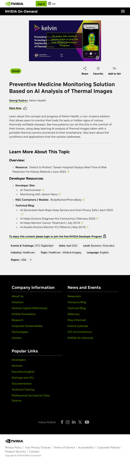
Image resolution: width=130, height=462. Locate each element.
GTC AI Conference (80, 332)
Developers (19, 359)
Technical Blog (77, 308)
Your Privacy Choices (38, 447)
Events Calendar (78, 326)
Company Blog (77, 302)
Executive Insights (23, 371)
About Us (17, 296)
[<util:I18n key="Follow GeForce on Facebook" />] (62, 422)
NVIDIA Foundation (24, 314)
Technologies (20, 332)
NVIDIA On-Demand (80, 337)
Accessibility (86, 447)
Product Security (15, 451)
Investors (17, 302)
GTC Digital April (44, 245)
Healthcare (29, 252)
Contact (34, 451)
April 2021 (71, 245)
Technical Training (23, 389)
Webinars (74, 314)
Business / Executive (102, 245)
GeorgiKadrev (18, 100)
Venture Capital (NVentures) (29, 308)
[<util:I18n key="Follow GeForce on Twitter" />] (80, 422)
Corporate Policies (108, 447)
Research (17, 320)
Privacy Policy (13, 447)
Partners (17, 365)
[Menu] (123, 11)
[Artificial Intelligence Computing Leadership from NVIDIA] (14, 3)
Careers (16, 337)
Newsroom (74, 296)
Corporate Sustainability (27, 326)
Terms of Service (64, 447)
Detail (15, 71)
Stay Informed (77, 320)
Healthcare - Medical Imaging (65, 252)
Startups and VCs (23, 377)
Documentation (22, 383)
